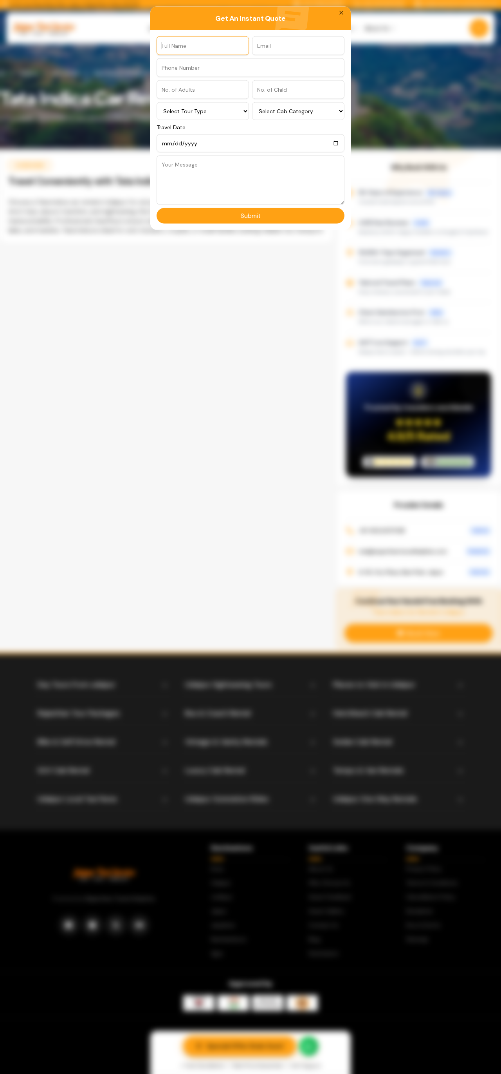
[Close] (341, 12)
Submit (251, 215)
